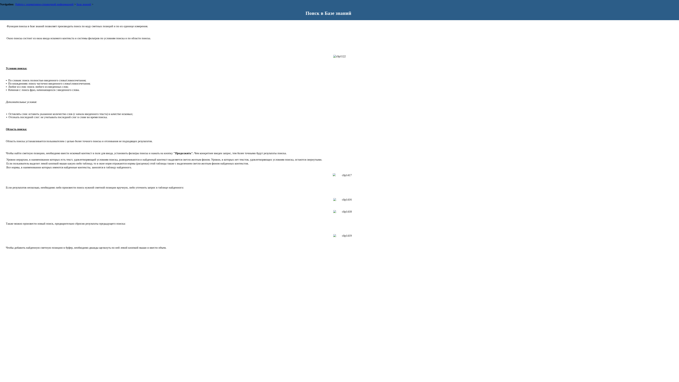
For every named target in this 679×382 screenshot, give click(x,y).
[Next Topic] (676, 10)
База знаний (84, 4)
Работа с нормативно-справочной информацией (44, 4)
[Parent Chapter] (670, 10)
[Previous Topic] (665, 10)
